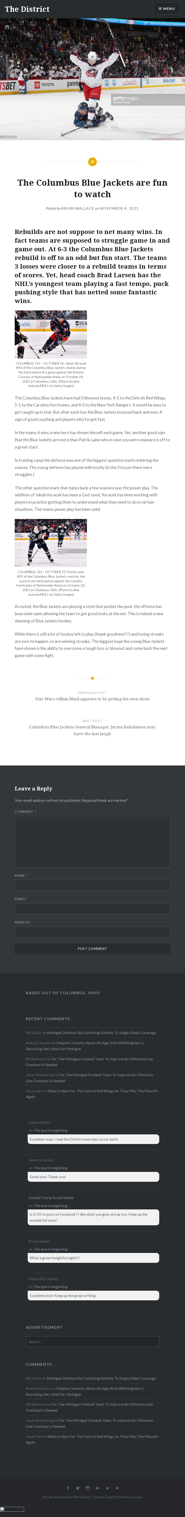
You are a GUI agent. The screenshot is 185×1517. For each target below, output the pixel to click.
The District (27, 9)
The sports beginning (50, 1130)
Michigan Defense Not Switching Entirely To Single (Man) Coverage (101, 1032)
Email (21, 899)
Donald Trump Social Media (51, 1197)
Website (22, 922)
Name (21, 876)
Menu (169, 8)
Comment (25, 812)
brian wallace (77, 208)
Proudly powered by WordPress (66, 1497)
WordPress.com (130, 1497)
